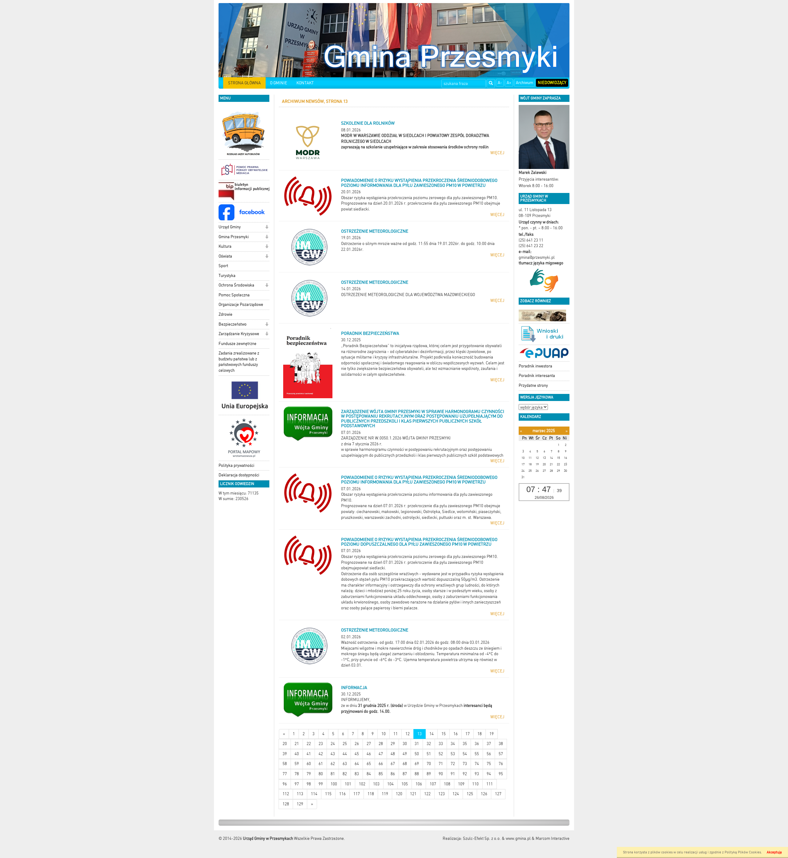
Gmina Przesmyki (234, 237)
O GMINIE (278, 83)
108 (447, 784)
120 (399, 794)
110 (475, 784)
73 (465, 763)
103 (376, 784)
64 (357, 763)
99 (321, 784)
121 (413, 794)
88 (417, 774)
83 (357, 774)
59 (297, 763)
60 (309, 763)
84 (369, 774)
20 (285, 743)
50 (417, 754)
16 (455, 734)
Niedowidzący (552, 82)
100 (334, 784)
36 (477, 743)
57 (501, 754)
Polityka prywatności (236, 465)
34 (453, 743)
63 (345, 763)
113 (300, 794)
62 (333, 763)
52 (441, 754)
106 (419, 784)
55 (477, 754)
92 (465, 774)
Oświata (225, 256)
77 (285, 774)
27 (369, 743)
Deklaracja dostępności (239, 475)
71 (441, 763)
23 (321, 743)
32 (429, 743)
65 (369, 763)
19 (491, 734)
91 (453, 774)
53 (453, 754)
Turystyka (227, 275)
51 (429, 754)
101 (348, 784)
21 (297, 743)
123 (441, 794)
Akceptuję (774, 852)
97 (297, 784)
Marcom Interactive (552, 838)
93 (477, 774)
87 (405, 774)
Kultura (225, 246)
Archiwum (524, 82)
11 (395, 734)
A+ (509, 82)
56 (489, 754)
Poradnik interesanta (537, 375)
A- (500, 82)
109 (461, 784)
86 (393, 774)
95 (501, 774)
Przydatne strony (533, 385)
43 (333, 754)
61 (321, 763)
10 (383, 734)
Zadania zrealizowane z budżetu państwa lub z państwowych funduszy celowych (239, 362)
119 (385, 794)
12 (407, 734)
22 (309, 743)
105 (404, 784)
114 (314, 794)
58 (285, 763)
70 (429, 763)
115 (328, 794)
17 (467, 734)
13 (419, 734)
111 (489, 784)
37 (489, 743)
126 (484, 794)
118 (371, 794)
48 (393, 754)
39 (285, 754)
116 (342, 794)
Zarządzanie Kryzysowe (239, 333)
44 (345, 754)
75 (489, 763)
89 (429, 774)
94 (489, 774)
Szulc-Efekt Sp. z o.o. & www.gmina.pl (497, 838)
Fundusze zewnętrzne (237, 343)
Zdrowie (225, 314)
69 (417, 763)
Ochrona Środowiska (236, 285)
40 (297, 754)
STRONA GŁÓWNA (244, 83)
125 (470, 794)
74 (477, 763)
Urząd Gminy (230, 227)
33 (441, 743)
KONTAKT (305, 83)
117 (356, 794)
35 (465, 743)
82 (345, 774)
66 (381, 763)
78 (297, 774)
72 (453, 763)
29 (393, 743)
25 (345, 743)
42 (321, 754)
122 (427, 794)
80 (321, 774)
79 (309, 774)
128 (286, 804)
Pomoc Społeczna (234, 295)
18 (479, 734)
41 (309, 754)
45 (357, 754)
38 (501, 743)
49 (405, 754)
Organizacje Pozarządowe (241, 304)
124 (455, 794)
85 (381, 774)
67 (393, 763)
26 (357, 743)
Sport (223, 265)
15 (443, 734)
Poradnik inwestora (535, 366)
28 (381, 743)
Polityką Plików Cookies (743, 852)
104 (390, 784)
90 (441, 774)
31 (417, 743)
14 (431, 734)
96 (285, 784)
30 (405, 743)
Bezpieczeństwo (233, 324)
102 (362, 784)
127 (498, 794)
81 (333, 774)
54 (465, 754)
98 (309, 784)
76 (501, 763)
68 (405, 763)
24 (333, 743)
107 (433, 784)
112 (286, 794)
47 (381, 754)
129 (300, 804)
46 (369, 754)
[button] (266, 228)
